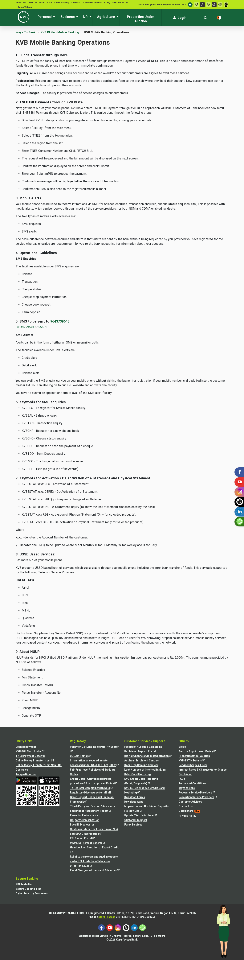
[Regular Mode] (214, 4)
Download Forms (134, 797)
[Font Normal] (202, 4)
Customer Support (135, 820)
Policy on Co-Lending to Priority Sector (95, 749)
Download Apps (133, 801)
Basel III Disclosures (82, 824)
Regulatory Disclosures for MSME (90, 792)
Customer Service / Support (144, 741)
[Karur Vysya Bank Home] (24, 17)
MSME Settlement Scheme (89, 843)
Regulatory (78, 741)
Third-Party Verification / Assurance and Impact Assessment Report (92, 809)
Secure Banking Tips (28, 888)
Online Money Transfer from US (35, 760)
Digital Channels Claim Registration (149, 756)
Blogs (182, 746)
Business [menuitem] (67, 17)
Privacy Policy (187, 815)
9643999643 (25, 327)
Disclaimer (185, 774)
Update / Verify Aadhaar (142, 816)
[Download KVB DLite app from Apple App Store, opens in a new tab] (49, 780)
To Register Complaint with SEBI (93, 788)
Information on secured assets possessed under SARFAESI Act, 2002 (95, 763)
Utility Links (24, 741)
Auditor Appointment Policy (199, 752)
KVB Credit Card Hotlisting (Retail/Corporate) (141, 781)
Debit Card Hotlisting (137, 774)
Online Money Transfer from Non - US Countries (39, 767)
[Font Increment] (208, 4)
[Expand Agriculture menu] (117, 16)
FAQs (182, 778)
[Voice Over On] (226, 4)
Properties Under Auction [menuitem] (140, 19)
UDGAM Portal (82, 756)
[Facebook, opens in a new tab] (101, 927)
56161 (42, 327)
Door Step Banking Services (141, 765)
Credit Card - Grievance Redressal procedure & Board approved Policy (95, 781)
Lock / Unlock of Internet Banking (145, 769)
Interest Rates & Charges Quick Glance (202, 769)
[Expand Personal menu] (53, 16)
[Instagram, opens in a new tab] (118, 927)
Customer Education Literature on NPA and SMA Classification (94, 832)
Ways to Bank (187, 787)
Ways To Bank (25, 32)
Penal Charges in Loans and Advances (95, 871)
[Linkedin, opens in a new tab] (134, 927)
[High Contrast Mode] (220, 4)
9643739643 (59, 321)
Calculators (189, 810)
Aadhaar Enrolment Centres (141, 760)
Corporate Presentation (84, 820)
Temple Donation (26, 774)
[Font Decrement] (196, 4)
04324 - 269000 (106, 917)
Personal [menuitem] (45, 17)
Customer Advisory (190, 801)
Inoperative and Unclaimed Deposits (146, 806)
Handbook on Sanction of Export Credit (95, 850)
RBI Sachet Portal (84, 839)
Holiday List (135, 811)
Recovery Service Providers (199, 793)
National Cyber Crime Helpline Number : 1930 (162, 4)
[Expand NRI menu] (89, 16)
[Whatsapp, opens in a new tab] (142, 927)
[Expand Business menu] (76, 16)
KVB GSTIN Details (194, 761)
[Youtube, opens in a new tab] (109, 927)
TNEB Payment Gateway (30, 755)
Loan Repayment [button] (26, 746)
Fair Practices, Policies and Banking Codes (92, 772)
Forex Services (133, 824)
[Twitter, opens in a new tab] (126, 927)
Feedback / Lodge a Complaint (143, 746)
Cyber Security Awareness (32, 893)
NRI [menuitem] (85, 17)
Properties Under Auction (194, 755)
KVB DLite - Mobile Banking (60, 32)
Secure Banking (27, 878)
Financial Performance (84, 815)
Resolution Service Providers (200, 797)
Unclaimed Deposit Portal (140, 751)
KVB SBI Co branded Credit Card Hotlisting (144, 790)
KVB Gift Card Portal (32, 752)
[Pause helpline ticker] (190, 4)
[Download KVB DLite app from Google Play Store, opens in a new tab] (26, 780)
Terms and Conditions (192, 783)
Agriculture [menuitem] (106, 17)
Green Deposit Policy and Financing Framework (92, 800)
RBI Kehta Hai (24, 884)
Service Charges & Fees (193, 765)
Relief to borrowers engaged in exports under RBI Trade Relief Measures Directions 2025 (94, 861)
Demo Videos (25, 7)
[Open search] (205, 17)
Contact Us (186, 806)
